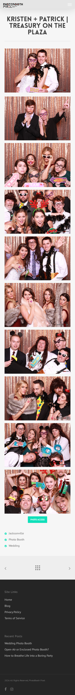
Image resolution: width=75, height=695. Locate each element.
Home (8, 599)
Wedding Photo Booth (18, 643)
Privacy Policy (13, 612)
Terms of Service (15, 618)
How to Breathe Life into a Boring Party (29, 655)
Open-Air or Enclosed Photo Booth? (27, 649)
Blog (7, 606)
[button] (70, 4)
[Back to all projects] (37, 567)
